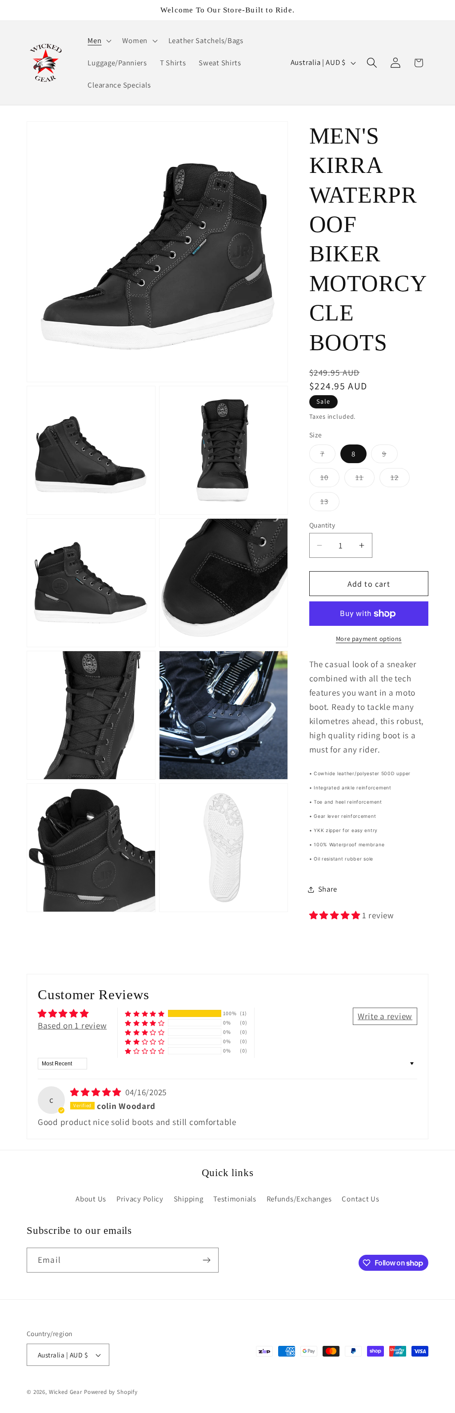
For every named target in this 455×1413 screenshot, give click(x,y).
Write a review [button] (385, 1016)
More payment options (369, 638)
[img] (96, 1092)
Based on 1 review (72, 1025)
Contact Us (360, 1199)
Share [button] (328, 889)
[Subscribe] (206, 1260)
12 (400, 479)
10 (329, 479)
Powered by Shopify (111, 1392)
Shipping (189, 1199)
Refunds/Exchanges (299, 1199)
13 (329, 503)
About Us (91, 1199)
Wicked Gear (65, 1392)
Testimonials (234, 1199)
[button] (98, 41)
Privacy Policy (140, 1199)
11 (365, 479)
